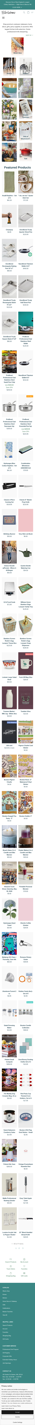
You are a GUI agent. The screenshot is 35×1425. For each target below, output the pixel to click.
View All (5, 1315)
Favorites (24, 1269)
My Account (24, 1262)
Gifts (4, 1304)
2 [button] (19, 1248)
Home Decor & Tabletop (10, 1301)
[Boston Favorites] (25, 106)
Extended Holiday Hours (10, 1359)
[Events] (9, 149)
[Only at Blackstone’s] (25, 128)
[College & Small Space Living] (9, 128)
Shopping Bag (10, 1276)
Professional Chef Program (11, 1349)
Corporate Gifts (7, 1356)
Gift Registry (6, 1353)
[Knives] (9, 64)
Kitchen (5, 1298)
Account (5, 1329)
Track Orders (11, 1269)
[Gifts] (25, 84)
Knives (5, 1294)
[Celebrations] (9, 106)
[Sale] (25, 149)
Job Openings (7, 1363)
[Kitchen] (25, 64)
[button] (8, 12)
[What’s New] (17, 44)
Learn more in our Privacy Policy (11, 1406)
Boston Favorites (8, 1311)
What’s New (6, 1291)
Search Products (10, 1262)
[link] (18, 7)
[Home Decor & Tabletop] (9, 84)
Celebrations (6, 1308)
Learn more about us (7, 1408)
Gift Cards (24, 1276)
